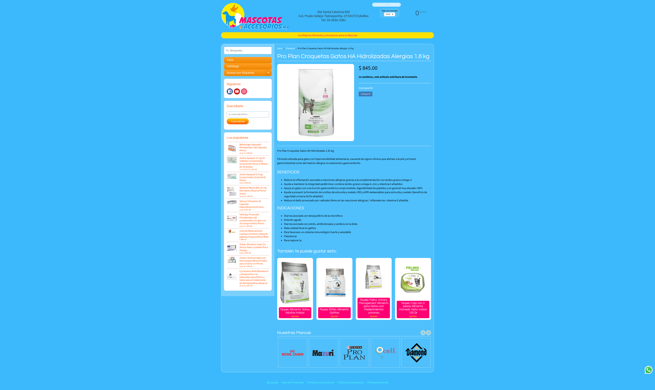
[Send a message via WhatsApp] (648, 370)
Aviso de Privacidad (292, 382)
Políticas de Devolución (351, 382)
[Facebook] (230, 91)
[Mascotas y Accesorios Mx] (255, 16)
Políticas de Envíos (378, 382)
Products (290, 48)
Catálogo (233, 66)
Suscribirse (238, 121)
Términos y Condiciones (320, 382)
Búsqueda (272, 382)
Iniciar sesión (379, 5)
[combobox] (248, 50)
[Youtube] (237, 91)
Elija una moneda (389, 11)
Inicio (230, 60)
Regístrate (394, 5)
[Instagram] (244, 91)
